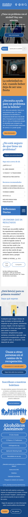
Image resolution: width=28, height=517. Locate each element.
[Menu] (22, 5)
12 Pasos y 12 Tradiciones (14, 440)
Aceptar (4, 511)
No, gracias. (16, 511)
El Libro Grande (14, 435)
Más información (14, 35)
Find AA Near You (16, 4)
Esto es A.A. (7, 196)
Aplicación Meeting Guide (14, 451)
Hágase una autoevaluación (13, 155)
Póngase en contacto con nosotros (14, 480)
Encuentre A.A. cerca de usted (14, 366)
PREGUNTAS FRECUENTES (11, 177)
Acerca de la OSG (14, 469)
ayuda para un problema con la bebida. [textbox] (16, 48)
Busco (4, 49)
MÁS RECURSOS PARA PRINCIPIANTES (10, 201)
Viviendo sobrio (8, 192)
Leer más (6, 264)
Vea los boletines (14, 403)
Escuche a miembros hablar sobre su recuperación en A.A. (14, 187)
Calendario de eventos (14, 476)
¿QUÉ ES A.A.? (7, 165)
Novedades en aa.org (14, 456)
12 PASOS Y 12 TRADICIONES (12, 173)
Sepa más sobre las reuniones (14, 372)
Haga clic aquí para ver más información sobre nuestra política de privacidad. (14, 504)
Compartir (18, 264)
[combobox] (15, 49)
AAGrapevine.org (14, 445)
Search (25, 4)
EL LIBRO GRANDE (8, 169)
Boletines (14, 473)
